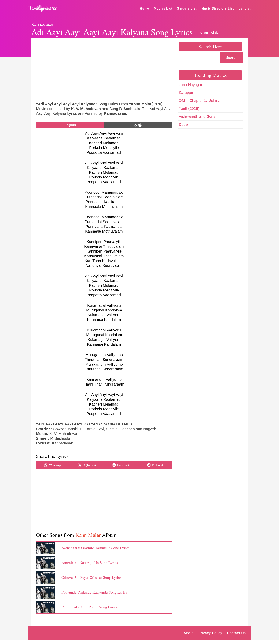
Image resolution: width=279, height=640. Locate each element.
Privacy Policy (210, 633)
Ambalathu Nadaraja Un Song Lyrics (89, 562)
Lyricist (245, 8)
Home (144, 8)
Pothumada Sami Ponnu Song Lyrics (89, 607)
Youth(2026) (189, 108)
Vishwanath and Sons (197, 116)
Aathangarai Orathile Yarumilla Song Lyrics (95, 547)
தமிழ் (138, 125)
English (70, 125)
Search (231, 57)
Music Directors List (217, 8)
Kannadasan (42, 24)
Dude (183, 124)
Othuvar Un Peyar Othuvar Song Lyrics (91, 577)
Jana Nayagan (191, 84)
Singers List (187, 8)
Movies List (163, 8)
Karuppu (186, 92)
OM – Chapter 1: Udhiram (201, 100)
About (189, 633)
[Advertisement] (104, 69)
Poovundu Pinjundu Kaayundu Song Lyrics (94, 592)
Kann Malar (210, 32)
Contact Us (236, 633)
